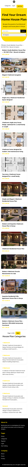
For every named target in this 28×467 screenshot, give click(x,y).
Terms (2, 456)
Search (23, 31)
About (2, 454)
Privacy (3, 458)
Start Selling (4, 446)
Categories (8, 5)
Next (18, 333)
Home (2, 436)
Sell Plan (20, 6)
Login (13, 5)
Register (3, 441)
